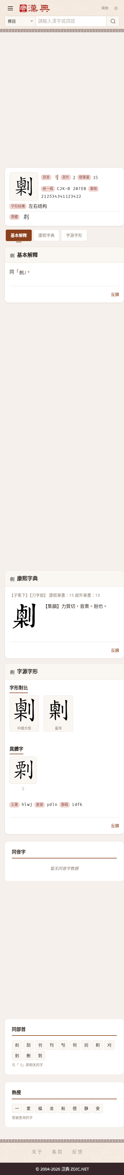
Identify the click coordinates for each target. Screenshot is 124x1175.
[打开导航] (10, 8)
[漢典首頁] (34, 8)
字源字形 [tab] (74, 235)
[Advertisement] (62, 96)
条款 (57, 1152)
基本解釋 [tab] (19, 235)
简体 (105, 8)
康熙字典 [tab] (46, 235)
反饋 (115, 294)
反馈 (78, 1152)
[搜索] (112, 21)
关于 (37, 1152)
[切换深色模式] (115, 8)
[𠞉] (26, 217)
